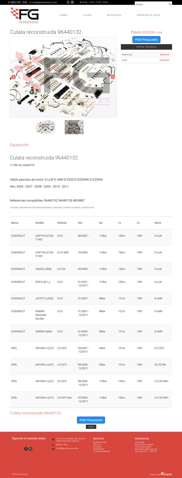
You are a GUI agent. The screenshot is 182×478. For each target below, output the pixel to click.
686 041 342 (19, 2)
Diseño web (155, 474)
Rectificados (98, 449)
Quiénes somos (99, 442)
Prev (13, 77)
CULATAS (87, 15)
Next (113, 77)
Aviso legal (139, 442)
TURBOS (63, 15)
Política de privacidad (144, 444)
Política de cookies (143, 447)
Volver (91, 427)
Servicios (97, 444)
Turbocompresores (101, 451)
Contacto (97, 447)
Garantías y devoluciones (146, 449)
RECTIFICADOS (114, 15)
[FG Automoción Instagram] (72, 2)
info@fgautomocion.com (67, 448)
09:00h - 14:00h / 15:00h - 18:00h (95, 2)
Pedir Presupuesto (146, 39)
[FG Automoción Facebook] (68, 2)
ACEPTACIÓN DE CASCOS (148, 15)
